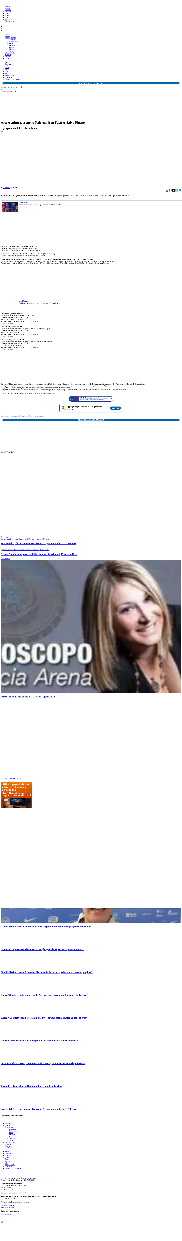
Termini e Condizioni (8, 1205)
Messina (12, 45)
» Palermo (4, 91)
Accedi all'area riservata (91, 83)
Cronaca (8, 12)
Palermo (8, 6)
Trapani (11, 51)
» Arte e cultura (13, 91)
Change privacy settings (13, 79)
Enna (11, 43)
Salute (7, 70)
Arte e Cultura (10, 75)
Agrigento (12, 39)
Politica (7, 13)
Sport (7, 15)
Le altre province (10, 38)
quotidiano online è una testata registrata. (18, 1178)
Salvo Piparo (33, 416)
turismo (40, 416)
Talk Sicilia (9, 19)
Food (7, 17)
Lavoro (7, 71)
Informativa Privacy (7, 1207)
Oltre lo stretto (10, 21)
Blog (6, 73)
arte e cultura (5, 416)
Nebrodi (8, 57)
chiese (11, 416)
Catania (7, 8)
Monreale (8, 55)
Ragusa (11, 47)
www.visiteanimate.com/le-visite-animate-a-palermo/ (37, 393)
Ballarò (118, 390)
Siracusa (8, 10)
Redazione (6, 188)
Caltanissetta (13, 41)
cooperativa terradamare (21, 416)
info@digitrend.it (24, 1202)
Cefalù (7, 58)
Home (7, 62)
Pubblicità (8, 77)
